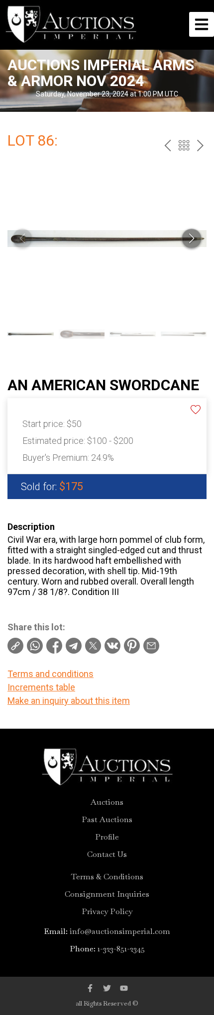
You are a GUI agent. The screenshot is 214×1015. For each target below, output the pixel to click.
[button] (192, 239)
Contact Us (107, 854)
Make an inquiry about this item (68, 700)
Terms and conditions (50, 674)
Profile (107, 837)
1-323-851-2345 (121, 948)
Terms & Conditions (107, 877)
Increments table (41, 687)
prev (167, 145)
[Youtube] (124, 988)
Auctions (107, 802)
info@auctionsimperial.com (120, 931)
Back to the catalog (184, 145)
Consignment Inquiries (107, 894)
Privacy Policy (107, 912)
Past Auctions (107, 820)
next (200, 145)
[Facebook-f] (90, 988)
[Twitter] (107, 988)
